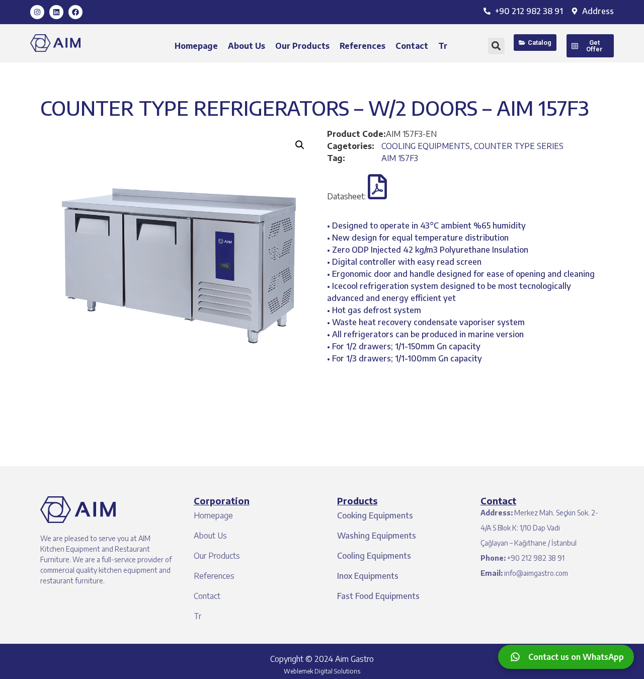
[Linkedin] (56, 12)
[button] (496, 46)
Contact (411, 46)
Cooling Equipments (374, 556)
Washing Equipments (376, 536)
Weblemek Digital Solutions (322, 671)
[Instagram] (37, 12)
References (362, 46)
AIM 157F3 (399, 158)
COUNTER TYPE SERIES (519, 146)
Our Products (302, 46)
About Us (246, 46)
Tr (442, 46)
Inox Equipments (367, 576)
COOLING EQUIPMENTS (425, 146)
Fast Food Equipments (378, 596)
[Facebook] (75, 12)
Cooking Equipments (375, 515)
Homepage (196, 46)
